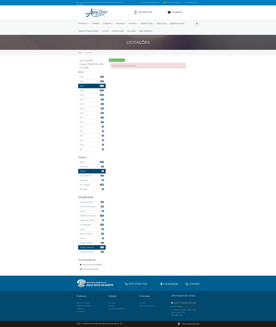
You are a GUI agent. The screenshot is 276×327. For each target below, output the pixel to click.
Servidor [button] (132, 23)
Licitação (143, 303)
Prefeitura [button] (82, 23)
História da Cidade (83, 303)
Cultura (105, 31)
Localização (170, 283)
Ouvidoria (111, 306)
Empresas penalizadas (90, 269)
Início (80, 53)
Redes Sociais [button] (146, 23)
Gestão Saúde (118, 31)
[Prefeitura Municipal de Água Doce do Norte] (96, 12)
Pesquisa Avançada (117, 60)
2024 (83, 68)
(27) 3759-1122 (137, 283)
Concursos (111, 303)
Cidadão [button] (95, 23)
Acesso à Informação (173, 2)
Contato (193, 283)
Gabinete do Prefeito (84, 306)
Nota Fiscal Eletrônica (147, 306)
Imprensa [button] (120, 23)
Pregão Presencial (91, 64)
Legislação (80, 308)
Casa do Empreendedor (88, 31)
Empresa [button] (107, 23)
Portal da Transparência (150, 2)
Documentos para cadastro (91, 265)
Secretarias (81, 311)
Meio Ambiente (145, 31)
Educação (131, 31)
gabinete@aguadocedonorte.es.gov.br (191, 303)
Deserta (85, 60)
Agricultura (162, 23)
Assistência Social (177, 23)
